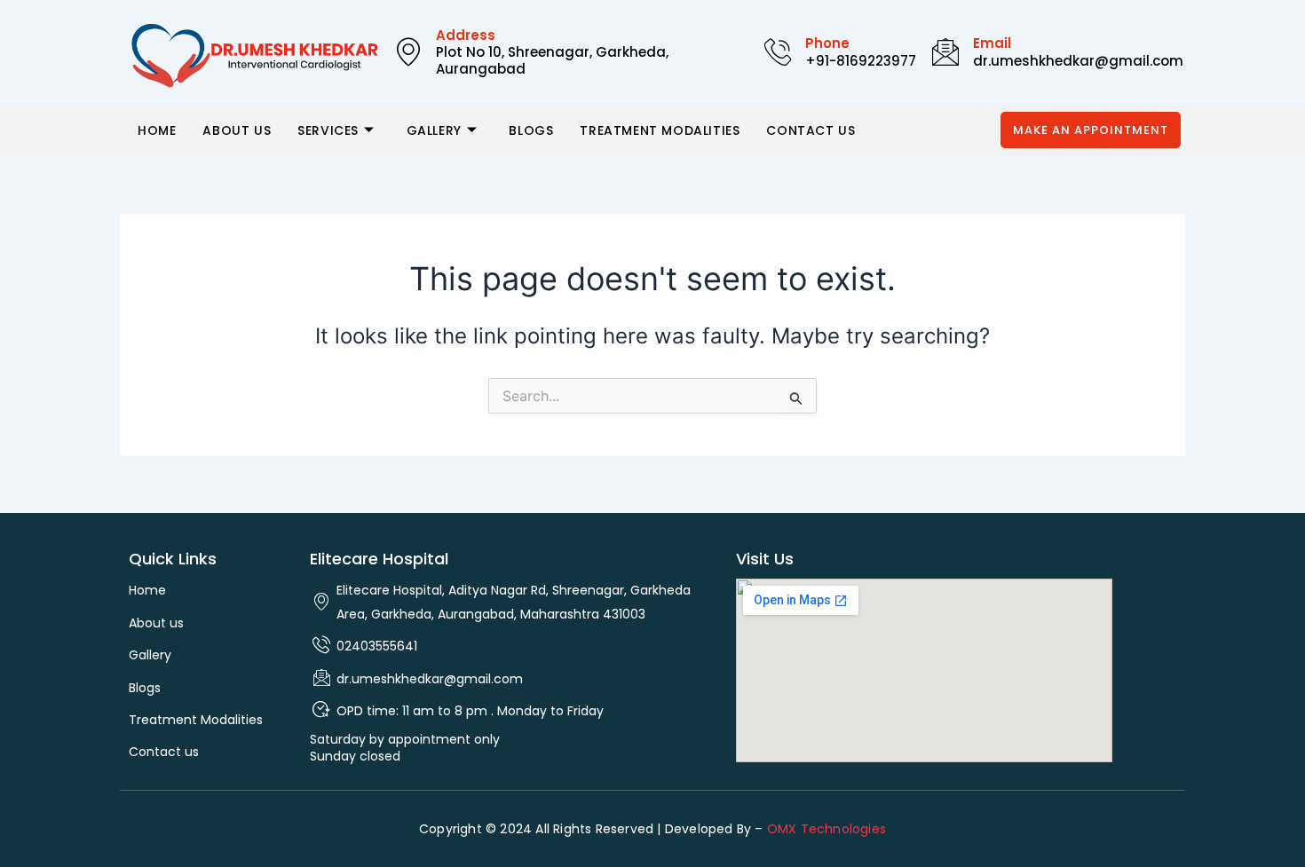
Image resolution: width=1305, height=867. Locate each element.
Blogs (531, 130)
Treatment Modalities (660, 130)
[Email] (945, 51)
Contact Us (810, 130)
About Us (236, 130)
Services (328, 130)
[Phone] (777, 51)
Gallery (434, 130)
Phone (827, 43)
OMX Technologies (826, 829)
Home (157, 130)
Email (992, 43)
